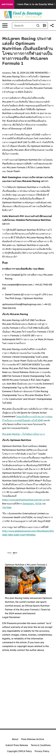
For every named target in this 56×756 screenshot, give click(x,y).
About (15, 739)
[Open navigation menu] (5, 25)
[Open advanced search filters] (44, 25)
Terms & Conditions (41, 745)
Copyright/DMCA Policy (19, 751)
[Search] (38, 25)
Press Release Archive (32, 739)
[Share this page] (52, 25)
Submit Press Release (17, 745)
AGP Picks (7, 4)
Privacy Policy (42, 751)
